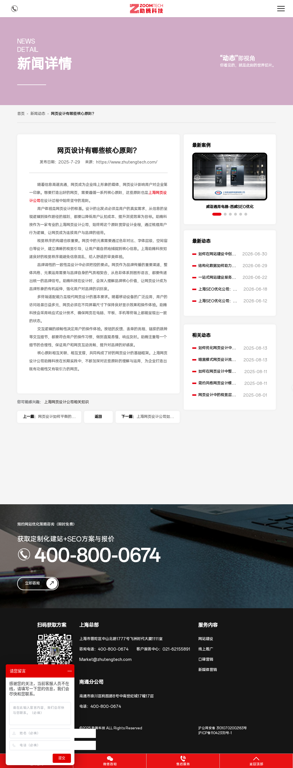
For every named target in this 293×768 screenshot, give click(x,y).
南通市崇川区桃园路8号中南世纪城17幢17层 (116, 696)
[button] (216, 214)
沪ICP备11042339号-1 (215, 733)
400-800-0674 (97, 554)
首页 (21, 113)
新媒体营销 (207, 669)
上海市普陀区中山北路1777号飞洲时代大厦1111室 (121, 639)
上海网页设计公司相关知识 (66, 402)
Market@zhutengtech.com (105, 659)
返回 (98, 416)
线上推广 (205, 649)
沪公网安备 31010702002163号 (222, 728)
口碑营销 (205, 659)
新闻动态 (37, 113)
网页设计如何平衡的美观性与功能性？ (56, 418)
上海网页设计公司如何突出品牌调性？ (155, 418)
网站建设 (205, 639)
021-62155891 (176, 649)
